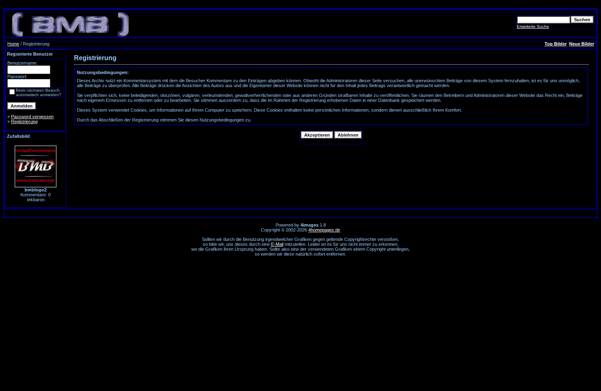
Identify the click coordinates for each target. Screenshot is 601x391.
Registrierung (24, 121)
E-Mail (277, 244)
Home (13, 43)
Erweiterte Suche (533, 26)
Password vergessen (32, 116)
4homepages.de (324, 229)
